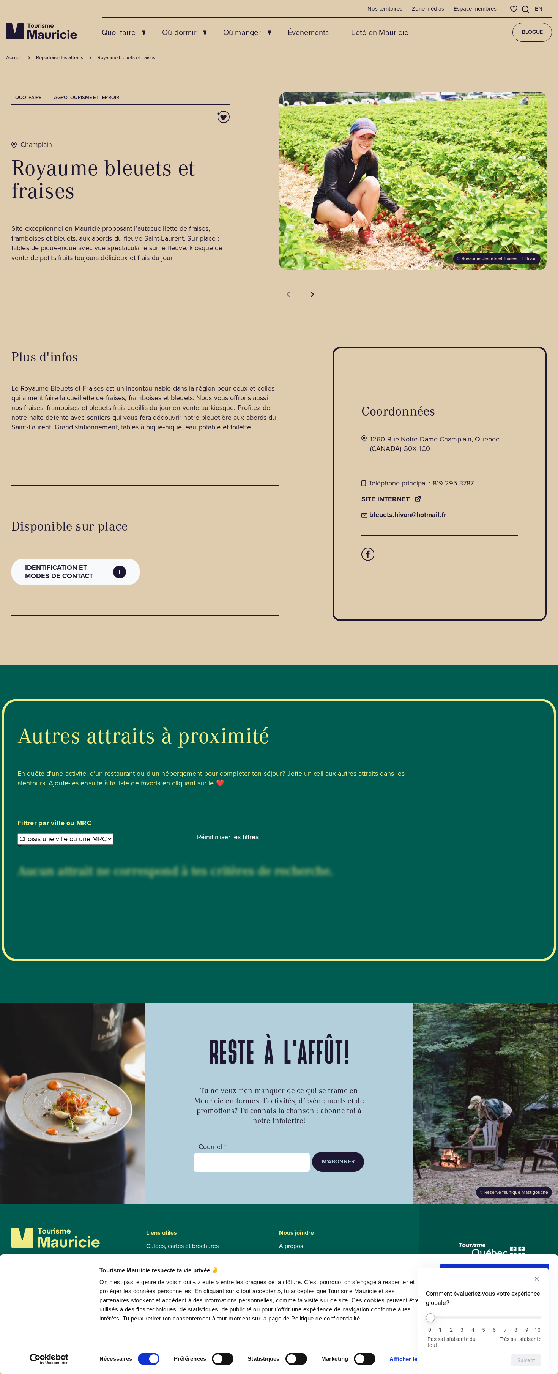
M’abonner (338, 1161)
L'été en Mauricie (379, 32)
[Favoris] (514, 8)
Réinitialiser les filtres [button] (228, 837)
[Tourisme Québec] (492, 1250)
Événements (308, 32)
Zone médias (428, 9)
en (538, 9)
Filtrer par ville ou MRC (54, 823)
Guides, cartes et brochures (182, 1246)
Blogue (532, 32)
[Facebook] (367, 554)
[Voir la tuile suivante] (312, 294)
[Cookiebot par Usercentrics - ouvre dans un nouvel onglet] (49, 1359)
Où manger (242, 32)
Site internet (385, 499)
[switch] (222, 1359)
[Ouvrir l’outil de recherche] (526, 9)
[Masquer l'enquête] (536, 1278)
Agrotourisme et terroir (86, 97)
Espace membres (475, 9)
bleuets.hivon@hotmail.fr (403, 515)
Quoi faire (119, 32)
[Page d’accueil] (41, 31)
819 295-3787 (453, 483)
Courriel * (212, 1146)
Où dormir (179, 32)
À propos (291, 1246)
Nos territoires (384, 9)
